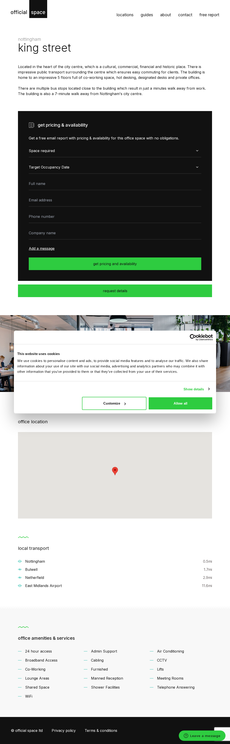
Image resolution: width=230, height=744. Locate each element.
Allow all (180, 403)
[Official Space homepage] (29, 9)
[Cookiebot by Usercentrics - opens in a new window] (193, 337)
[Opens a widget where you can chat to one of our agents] (202, 736)
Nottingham (29, 39)
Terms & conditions (101, 730)
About (165, 14)
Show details (194, 389)
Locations (125, 14)
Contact (185, 14)
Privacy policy (64, 730)
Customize (111, 403)
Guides (147, 14)
